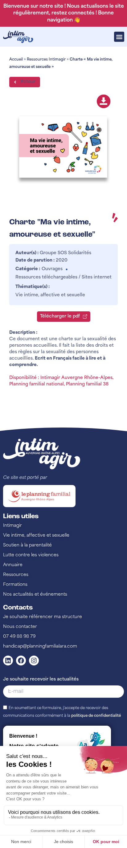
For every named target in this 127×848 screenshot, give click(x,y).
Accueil (16, 59)
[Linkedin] (8, 660)
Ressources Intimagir (46, 59)
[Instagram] (34, 660)
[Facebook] (21, 660)
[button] (119, 37)
